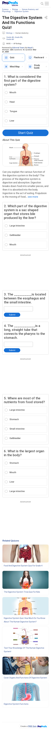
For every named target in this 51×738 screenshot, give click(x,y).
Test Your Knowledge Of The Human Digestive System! (24, 650)
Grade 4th (10, 37)
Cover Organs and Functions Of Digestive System (25, 678)
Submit (12, 315)
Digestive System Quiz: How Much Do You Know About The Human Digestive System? (24, 620)
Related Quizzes (10, 541)
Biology (9, 33)
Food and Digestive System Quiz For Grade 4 (23, 566)
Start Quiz (25, 133)
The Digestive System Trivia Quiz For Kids (22, 592)
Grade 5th (18, 37)
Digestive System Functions (16, 704)
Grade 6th (10, 39)
